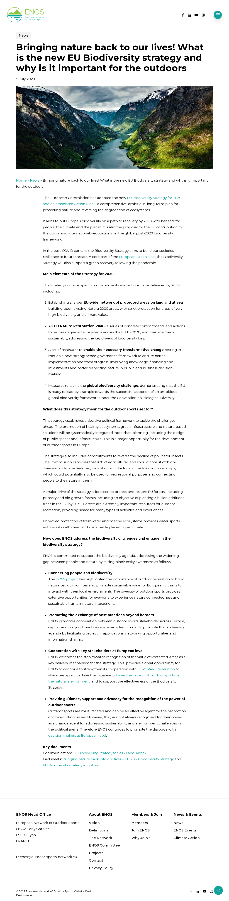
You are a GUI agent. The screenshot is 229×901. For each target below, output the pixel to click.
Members (139, 823)
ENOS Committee (104, 845)
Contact (96, 860)
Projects (96, 853)
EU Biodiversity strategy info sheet (71, 765)
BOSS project (67, 579)
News (23, 35)
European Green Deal (137, 257)
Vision (94, 823)
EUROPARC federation (156, 669)
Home (21, 180)
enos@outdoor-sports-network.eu (48, 857)
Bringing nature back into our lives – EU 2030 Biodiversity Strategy (118, 759)
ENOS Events (185, 830)
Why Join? (140, 838)
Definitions (98, 830)
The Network (100, 838)
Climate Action (187, 838)
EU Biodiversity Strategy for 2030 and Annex (109, 753)
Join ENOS (140, 830)
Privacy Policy (101, 868)
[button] (218, 15)
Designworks (24, 895)
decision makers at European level (77, 735)
